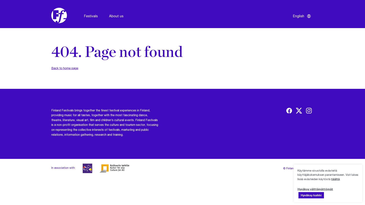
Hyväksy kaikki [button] (311, 195)
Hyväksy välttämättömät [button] (315, 189)
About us (116, 16)
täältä (335, 179)
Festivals (91, 16)
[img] (289, 111)
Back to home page (64, 68)
